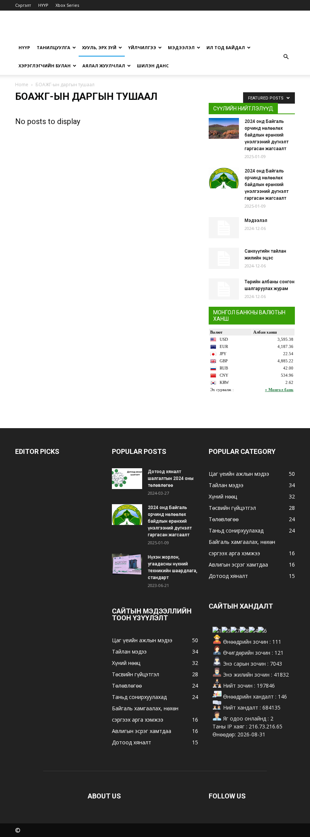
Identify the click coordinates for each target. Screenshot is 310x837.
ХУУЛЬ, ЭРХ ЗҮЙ (99, 47)
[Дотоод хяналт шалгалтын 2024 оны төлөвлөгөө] (127, 478)
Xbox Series (67, 5)
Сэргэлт (23, 5)
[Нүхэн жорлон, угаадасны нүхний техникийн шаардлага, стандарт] (127, 564)
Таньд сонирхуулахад (139, 696)
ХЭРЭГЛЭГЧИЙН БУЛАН (45, 65)
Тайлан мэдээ (129, 651)
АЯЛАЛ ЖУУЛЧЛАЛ (103, 65)
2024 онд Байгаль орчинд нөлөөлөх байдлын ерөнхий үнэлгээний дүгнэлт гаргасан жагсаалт (266, 135)
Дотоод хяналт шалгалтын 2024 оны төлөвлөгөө (171, 478)
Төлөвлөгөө (127, 685)
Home (21, 84)
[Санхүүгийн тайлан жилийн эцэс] (224, 258)
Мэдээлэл (256, 220)
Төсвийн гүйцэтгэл (135, 674)
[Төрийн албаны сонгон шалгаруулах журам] (224, 289)
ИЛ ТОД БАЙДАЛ (225, 47)
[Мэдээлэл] (224, 227)
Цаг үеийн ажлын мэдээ (142, 640)
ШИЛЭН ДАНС (153, 65)
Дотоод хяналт (131, 742)
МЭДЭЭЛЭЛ (181, 47)
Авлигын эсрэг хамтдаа (141, 731)
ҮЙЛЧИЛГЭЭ (142, 47)
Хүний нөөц (126, 662)
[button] (286, 57)
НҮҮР (43, 5)
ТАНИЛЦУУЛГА (53, 47)
